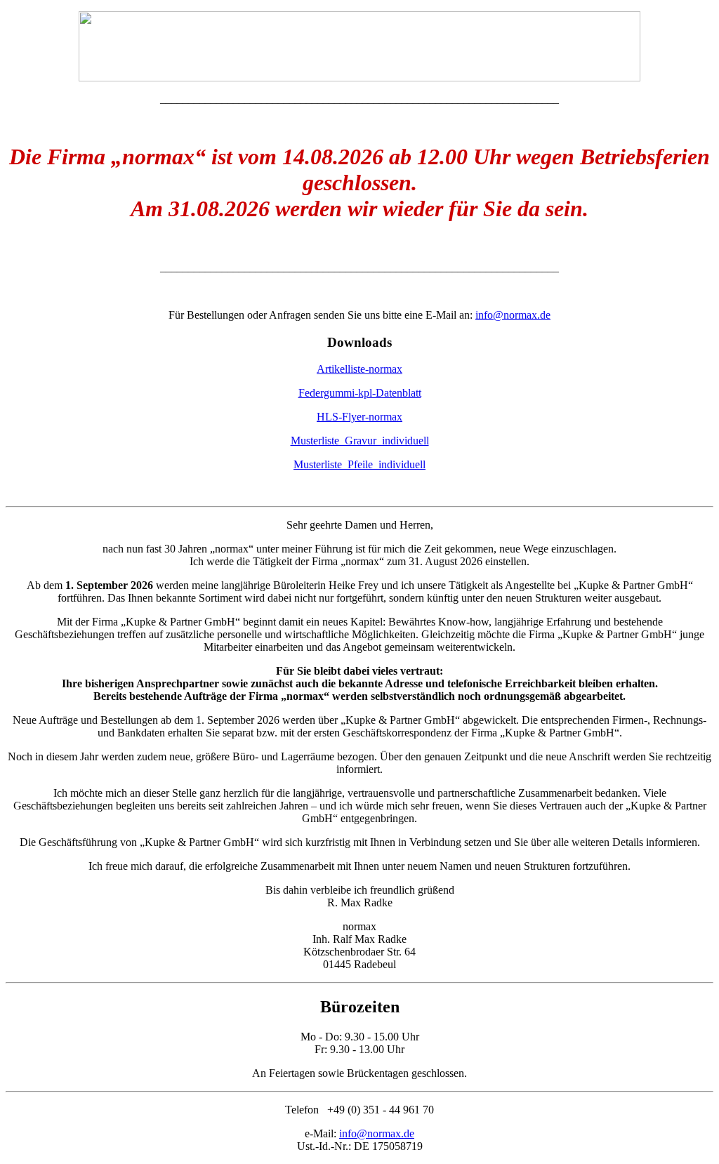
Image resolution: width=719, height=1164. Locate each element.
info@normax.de (512, 315)
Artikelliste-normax (359, 369)
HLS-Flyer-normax (359, 417)
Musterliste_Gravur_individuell (360, 441)
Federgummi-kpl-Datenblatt (359, 393)
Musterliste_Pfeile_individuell (359, 464)
